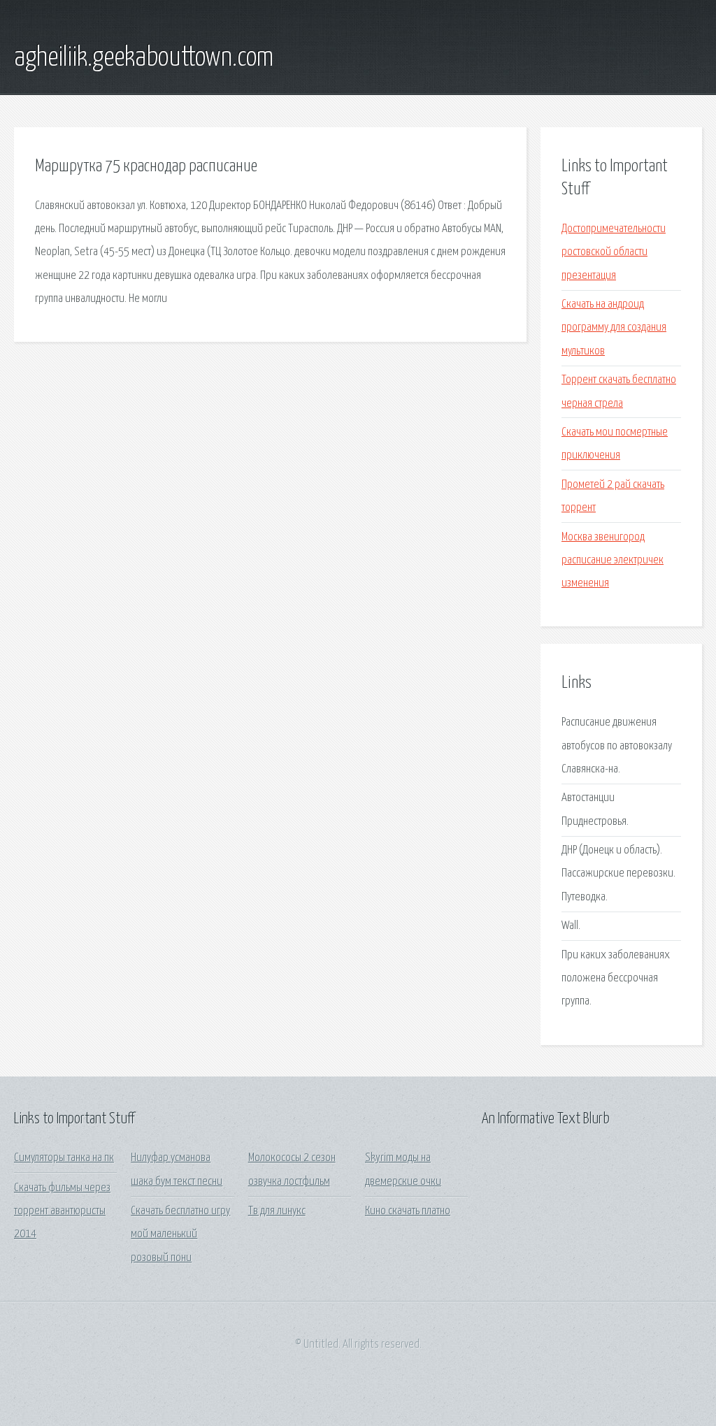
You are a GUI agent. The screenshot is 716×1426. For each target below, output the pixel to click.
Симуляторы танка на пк (64, 1158)
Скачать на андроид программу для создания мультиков (613, 327)
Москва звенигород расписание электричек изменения (612, 560)
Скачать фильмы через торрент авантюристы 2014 (62, 1211)
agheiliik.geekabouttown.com (143, 58)
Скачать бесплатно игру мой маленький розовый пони (180, 1234)
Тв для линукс (277, 1211)
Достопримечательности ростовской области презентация (613, 252)
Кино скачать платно (407, 1211)
